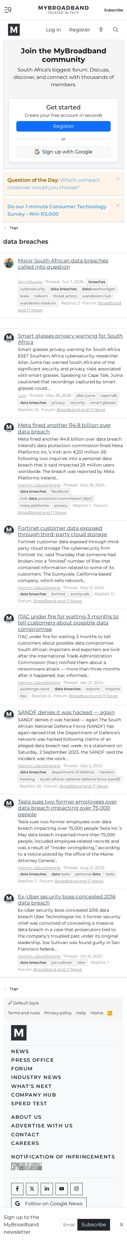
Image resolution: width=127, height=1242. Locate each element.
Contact (25, 1135)
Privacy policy (58, 1012)
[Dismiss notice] (117, 180)
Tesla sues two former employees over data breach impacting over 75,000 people (67, 808)
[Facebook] (17, 1189)
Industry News (36, 1077)
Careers (25, 1143)
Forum (22, 1069)
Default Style (25, 1002)
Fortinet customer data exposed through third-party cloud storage (62, 531)
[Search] (115, 30)
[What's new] (101, 30)
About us (26, 1117)
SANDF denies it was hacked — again (66, 712)
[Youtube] (61, 1189)
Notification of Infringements (63, 1157)
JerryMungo (30, 281)
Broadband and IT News (81, 409)
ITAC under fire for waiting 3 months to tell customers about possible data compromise (68, 622)
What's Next (31, 1086)
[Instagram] (76, 1189)
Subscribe (93, 1225)
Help (81, 1012)
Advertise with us (42, 1126)
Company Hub (33, 1095)
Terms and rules (24, 1012)
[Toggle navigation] (8, 9)
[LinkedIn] (47, 1189)
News (20, 1051)
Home (97, 1012)
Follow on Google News (54, 1204)
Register (63, 126)
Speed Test (29, 1103)
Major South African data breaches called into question (63, 264)
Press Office (32, 1060)
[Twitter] (32, 1189)
